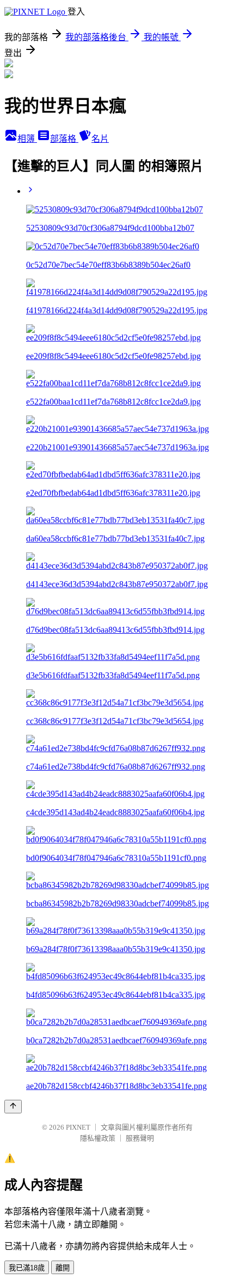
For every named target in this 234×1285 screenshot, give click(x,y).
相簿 (27, 138)
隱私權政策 (97, 1138)
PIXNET (78, 1127)
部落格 (64, 138)
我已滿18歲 (27, 1268)
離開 (63, 1268)
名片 (100, 138)
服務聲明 (140, 1138)
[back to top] (13, 1106)
